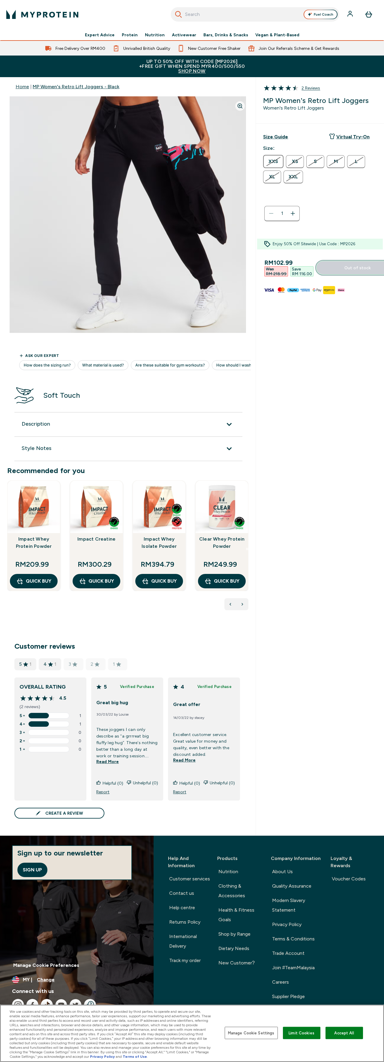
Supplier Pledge (288, 996)
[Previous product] (230, 604)
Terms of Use (135, 1056)
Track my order (185, 960)
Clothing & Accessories (231, 890)
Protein (130, 35)
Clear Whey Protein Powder (222, 542)
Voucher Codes (349, 878)
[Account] (351, 14)
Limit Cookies (301, 1032)
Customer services (189, 878)
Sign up (32, 869)
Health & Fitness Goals (236, 914)
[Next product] (242, 604)
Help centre (182, 907)
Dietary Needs (233, 948)
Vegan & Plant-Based (277, 35)
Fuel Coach (323, 14)
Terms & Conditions (293, 938)
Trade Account (288, 953)
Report (103, 791)
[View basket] (369, 14)
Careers (280, 982)
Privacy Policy (287, 924)
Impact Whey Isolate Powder (159, 542)
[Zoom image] (240, 106)
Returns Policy (184, 922)
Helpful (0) (113, 783)
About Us (282, 871)
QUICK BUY (38, 581)
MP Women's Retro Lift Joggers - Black (76, 86)
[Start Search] (178, 14)
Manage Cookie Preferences (46, 965)
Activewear (184, 35)
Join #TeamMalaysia (293, 967)
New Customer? (236, 962)
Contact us (181, 893)
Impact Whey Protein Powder (34, 542)
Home (22, 86)
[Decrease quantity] (271, 213)
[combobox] (255, 14)
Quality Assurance (291, 886)
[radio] (273, 161)
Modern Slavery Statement (288, 905)
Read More (107, 761)
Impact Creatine (96, 539)
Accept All (344, 1032)
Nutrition (155, 35)
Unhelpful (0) (145, 782)
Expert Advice (100, 35)
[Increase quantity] (292, 213)
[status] (282, 213)
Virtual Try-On (353, 136)
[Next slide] (247, 549)
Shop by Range (234, 934)
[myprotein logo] (42, 14)
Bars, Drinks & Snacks (225, 35)
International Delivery (183, 941)
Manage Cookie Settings (251, 1032)
